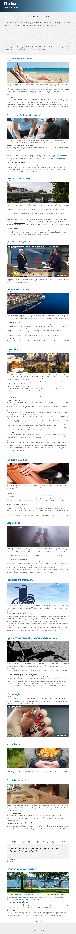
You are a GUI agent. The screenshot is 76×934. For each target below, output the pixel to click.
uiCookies (50, 928)
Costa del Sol (13, 349)
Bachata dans (13, 523)
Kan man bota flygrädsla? (19, 241)
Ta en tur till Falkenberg (18, 178)
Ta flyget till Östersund (18, 289)
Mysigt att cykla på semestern (21, 869)
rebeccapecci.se (39, 22)
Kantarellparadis (15, 744)
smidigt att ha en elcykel (18, 897)
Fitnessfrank (50, 88)
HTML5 (39, 930)
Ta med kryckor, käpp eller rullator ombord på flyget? (33, 638)
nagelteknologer (53, 809)
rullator (67, 665)
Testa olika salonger (16, 780)
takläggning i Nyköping (46, 495)
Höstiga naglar (14, 694)
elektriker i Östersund (27, 318)
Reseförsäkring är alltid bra (20, 580)
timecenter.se (42, 807)
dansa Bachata (12, 548)
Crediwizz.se (28, 608)
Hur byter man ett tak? (18, 460)
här (25, 376)
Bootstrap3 (44, 930)
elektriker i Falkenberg (19, 222)
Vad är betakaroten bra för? (20, 58)
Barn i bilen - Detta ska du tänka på (24, 115)
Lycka (9, 837)
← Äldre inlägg (38, 921)
